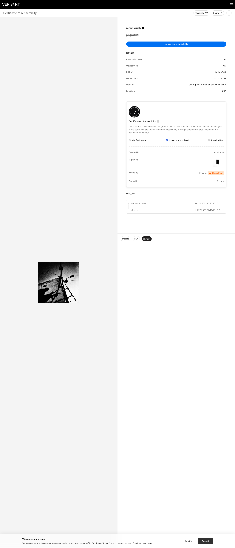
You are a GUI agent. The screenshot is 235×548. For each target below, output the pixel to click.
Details (125, 238)
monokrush (133, 28)
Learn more (147, 543)
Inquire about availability (176, 44)
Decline (188, 541)
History (146, 239)
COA (136, 238)
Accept (205, 541)
